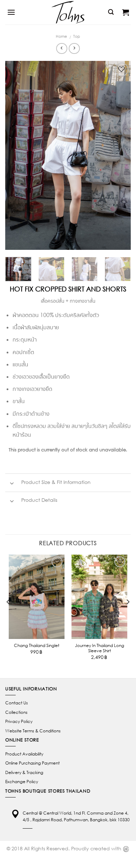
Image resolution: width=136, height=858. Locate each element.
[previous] (16, 155)
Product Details (38, 500)
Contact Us (16, 702)
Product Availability (24, 754)
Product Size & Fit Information (55, 482)
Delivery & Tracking (24, 772)
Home (61, 36)
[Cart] (125, 12)
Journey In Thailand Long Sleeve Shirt (99, 648)
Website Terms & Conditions (33, 730)
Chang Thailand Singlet (36, 645)
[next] (119, 155)
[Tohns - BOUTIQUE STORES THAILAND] (68, 12)
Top (76, 36)
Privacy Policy (18, 721)
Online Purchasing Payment (32, 763)
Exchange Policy (21, 781)
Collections (16, 712)
